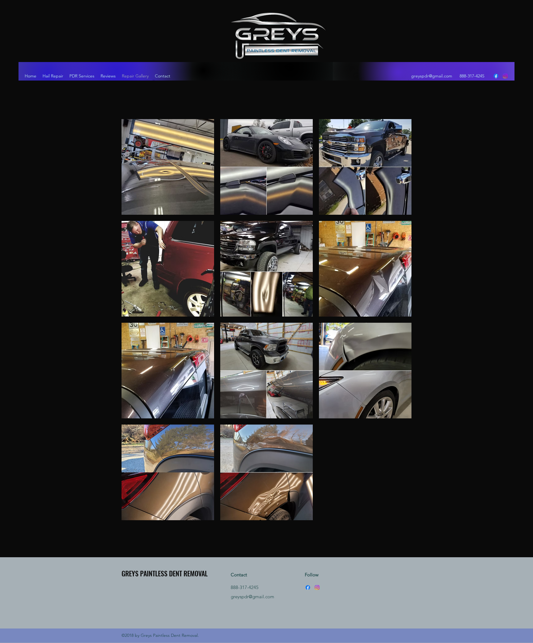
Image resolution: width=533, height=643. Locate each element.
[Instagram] (505, 76)
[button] (168, 167)
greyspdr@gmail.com (431, 76)
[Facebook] (496, 76)
